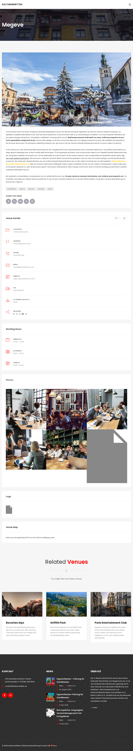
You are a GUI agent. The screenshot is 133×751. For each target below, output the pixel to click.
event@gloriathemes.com (23, 267)
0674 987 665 (18, 255)
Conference (11, 189)
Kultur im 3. (72, 686)
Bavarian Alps (15, 622)
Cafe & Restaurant (20, 232)
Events (22, 189)
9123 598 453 (18, 290)
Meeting (31, 189)
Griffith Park (58, 622)
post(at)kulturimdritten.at (16, 686)
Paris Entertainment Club (111, 622)
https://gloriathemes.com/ (24, 279)
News (61, 686)
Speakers (41, 189)
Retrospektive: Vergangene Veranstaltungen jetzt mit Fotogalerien (70, 713)
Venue (50, 189)
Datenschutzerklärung (31, 745)
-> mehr (94, 707)
